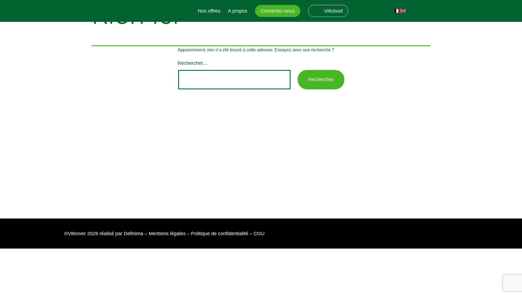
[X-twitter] (104, 156)
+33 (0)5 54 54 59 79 (235, 188)
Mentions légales (167, 233)
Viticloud (333, 11)
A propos (237, 11)
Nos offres (209, 11)
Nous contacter (217, 135)
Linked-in (358, 11)
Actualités (310, 129)
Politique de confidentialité (219, 233)
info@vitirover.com (232, 173)
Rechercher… (193, 63)
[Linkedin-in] (70, 156)
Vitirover (152, 11)
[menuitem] (397, 11)
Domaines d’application (324, 155)
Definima (133, 233)
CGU (259, 233)
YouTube (372, 11)
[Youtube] (87, 156)
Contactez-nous (277, 11)
